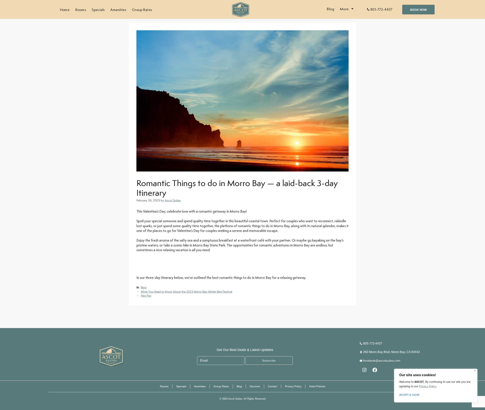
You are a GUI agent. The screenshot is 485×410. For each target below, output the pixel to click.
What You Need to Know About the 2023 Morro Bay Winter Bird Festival (186, 291)
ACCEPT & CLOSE (409, 395)
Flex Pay (146, 295)
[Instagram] (364, 370)
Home (65, 9)
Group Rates (142, 9)
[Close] (475, 370)
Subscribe (269, 360)
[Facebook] (375, 370)
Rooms (80, 9)
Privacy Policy (427, 386)
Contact (272, 386)
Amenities (118, 9)
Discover (255, 386)
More (344, 8)
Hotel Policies (317, 386)
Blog (330, 8)
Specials (98, 9)
